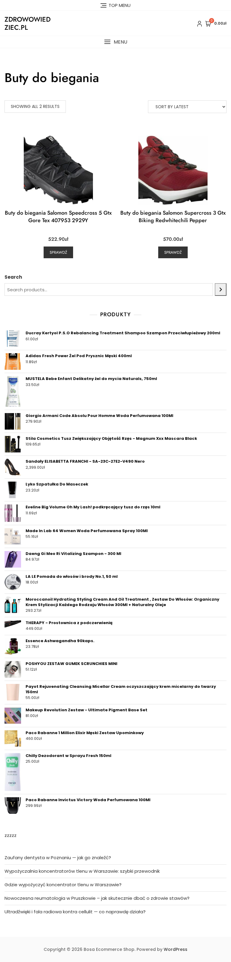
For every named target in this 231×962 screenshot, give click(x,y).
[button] (115, 42)
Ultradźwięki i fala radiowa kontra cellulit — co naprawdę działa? (75, 911)
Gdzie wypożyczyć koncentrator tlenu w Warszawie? (63, 884)
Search (13, 277)
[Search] (220, 289)
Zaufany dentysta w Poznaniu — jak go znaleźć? (58, 857)
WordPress (175, 949)
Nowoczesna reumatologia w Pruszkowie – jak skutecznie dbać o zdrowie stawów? (97, 898)
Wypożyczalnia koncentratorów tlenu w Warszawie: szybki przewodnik (82, 871)
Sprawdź (58, 252)
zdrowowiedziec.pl (28, 23)
